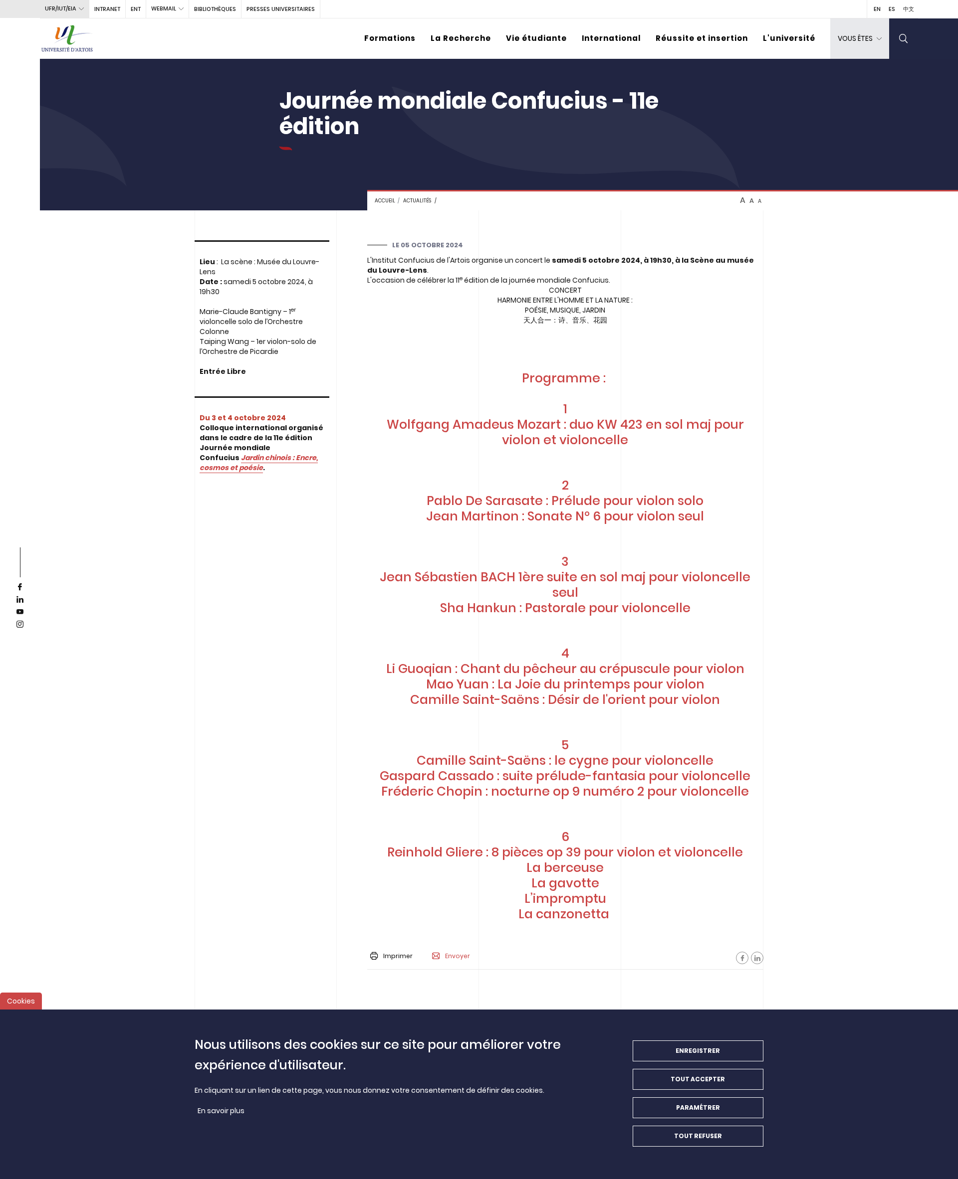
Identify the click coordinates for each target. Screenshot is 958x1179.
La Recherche (461, 38)
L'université (789, 38)
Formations (390, 38)
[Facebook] (742, 958)
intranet (107, 9)
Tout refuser (698, 1136)
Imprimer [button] (398, 956)
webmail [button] (163, 8)
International (611, 38)
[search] (903, 38)
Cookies (21, 1001)
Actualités (417, 200)
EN (877, 9)
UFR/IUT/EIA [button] (60, 8)
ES (892, 9)
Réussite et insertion (702, 38)
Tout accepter (698, 1079)
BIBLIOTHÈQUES (215, 9)
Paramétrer (698, 1107)
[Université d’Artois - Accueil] (67, 38)
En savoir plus (221, 1111)
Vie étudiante (536, 38)
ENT (136, 9)
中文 (908, 9)
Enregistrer (698, 1050)
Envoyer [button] (457, 956)
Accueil (385, 200)
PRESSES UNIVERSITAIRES (280, 9)
